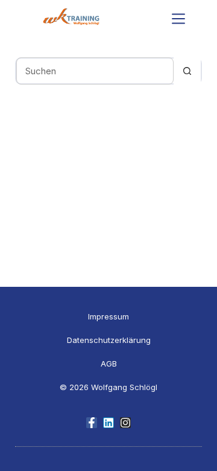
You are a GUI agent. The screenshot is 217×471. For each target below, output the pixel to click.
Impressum (108, 316)
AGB (109, 363)
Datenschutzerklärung (109, 340)
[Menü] (178, 18)
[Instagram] (125, 422)
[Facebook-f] (91, 422)
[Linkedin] (108, 422)
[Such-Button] (187, 71)
